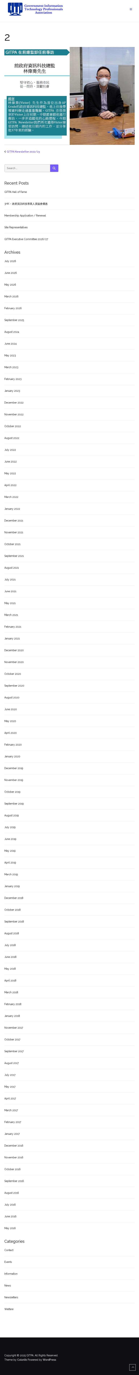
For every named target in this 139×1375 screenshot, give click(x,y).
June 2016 (10, 1216)
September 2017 (14, 1051)
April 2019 (10, 862)
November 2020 (14, 662)
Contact (8, 1250)
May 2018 (10, 968)
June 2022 (10, 461)
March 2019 (11, 874)
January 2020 (12, 756)
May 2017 (9, 1086)
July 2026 (10, 261)
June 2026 (10, 272)
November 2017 (13, 1027)
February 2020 (13, 744)
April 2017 (10, 1098)
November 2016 (13, 1157)
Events (8, 1262)
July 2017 (9, 1074)
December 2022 (14, 402)
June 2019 (10, 839)
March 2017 (11, 1110)
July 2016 (10, 1204)
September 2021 (14, 555)
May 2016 (10, 1228)
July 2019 (10, 827)
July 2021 (10, 579)
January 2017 (12, 1133)
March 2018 (11, 992)
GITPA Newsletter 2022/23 (23, 151)
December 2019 (13, 768)
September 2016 (14, 1181)
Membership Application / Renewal (25, 215)
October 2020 (12, 673)
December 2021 (13, 520)
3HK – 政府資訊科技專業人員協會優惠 (26, 203)
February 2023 (13, 379)
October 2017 (12, 1039)
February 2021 (12, 626)
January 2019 (12, 886)
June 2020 (10, 709)
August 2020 (11, 697)
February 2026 (13, 308)
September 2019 (14, 803)
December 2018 (13, 898)
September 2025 (14, 320)
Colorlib (22, 1359)
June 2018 (10, 956)
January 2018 (12, 1015)
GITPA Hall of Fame (15, 192)
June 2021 (10, 591)
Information (11, 1273)
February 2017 (12, 1122)
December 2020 (14, 650)
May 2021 (10, 603)
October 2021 (12, 544)
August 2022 (11, 438)
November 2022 (14, 414)
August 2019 (11, 815)
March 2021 (11, 614)
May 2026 (10, 284)
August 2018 (11, 933)
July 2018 (10, 945)
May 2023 (10, 355)
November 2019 (13, 780)
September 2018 (14, 921)
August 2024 (11, 331)
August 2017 (11, 1063)
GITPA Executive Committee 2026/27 (26, 239)
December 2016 (13, 1145)
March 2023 (11, 367)
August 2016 (11, 1192)
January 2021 (12, 638)
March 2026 (11, 296)
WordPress (49, 1359)
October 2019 (12, 791)
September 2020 (14, 685)
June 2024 (10, 343)
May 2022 (10, 473)
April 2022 (10, 485)
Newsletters (11, 1297)
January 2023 (12, 390)
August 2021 (11, 567)
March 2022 (11, 497)
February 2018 (12, 1004)
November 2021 (13, 532)
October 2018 (12, 909)
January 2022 (12, 508)
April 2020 (10, 732)
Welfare (8, 1309)
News (7, 1285)
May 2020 (10, 721)
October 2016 (12, 1169)
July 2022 (10, 449)
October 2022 (12, 426)
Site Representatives (16, 227)
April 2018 (10, 980)
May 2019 (10, 850)
